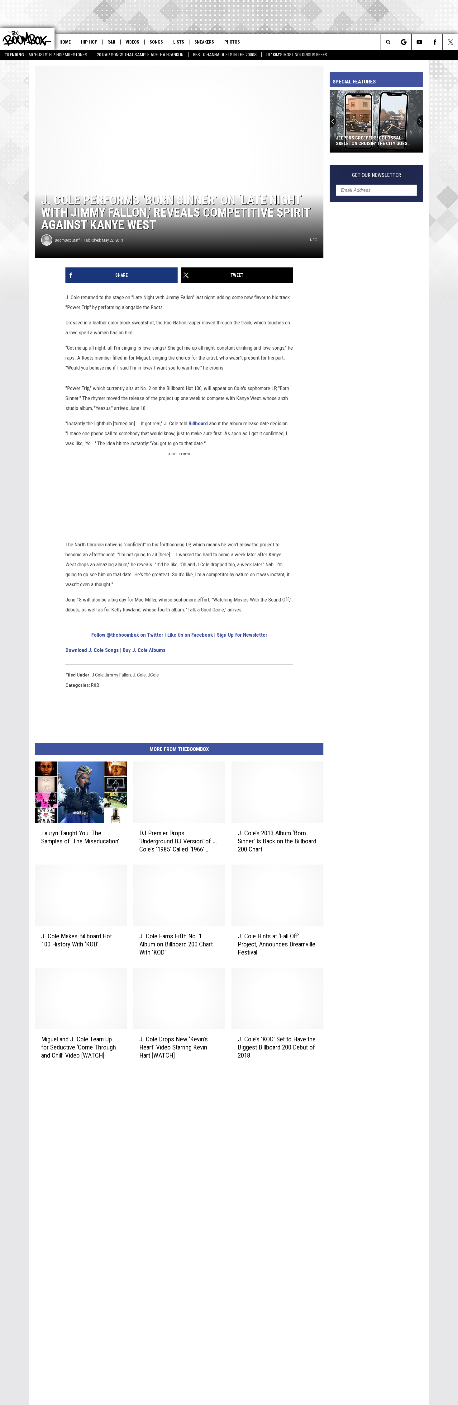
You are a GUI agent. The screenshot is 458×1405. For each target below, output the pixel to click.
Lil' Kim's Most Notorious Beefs (296, 54)
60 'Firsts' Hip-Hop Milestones (58, 54)
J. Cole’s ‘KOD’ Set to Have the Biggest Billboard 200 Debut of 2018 (277, 1047)
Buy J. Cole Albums (144, 650)
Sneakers (204, 42)
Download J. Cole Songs (92, 650)
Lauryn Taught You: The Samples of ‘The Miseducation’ (80, 837)
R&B (111, 42)
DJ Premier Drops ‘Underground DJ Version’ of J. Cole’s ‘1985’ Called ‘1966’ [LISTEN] (178, 841)
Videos (132, 42)
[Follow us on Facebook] (434, 42)
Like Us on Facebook (190, 635)
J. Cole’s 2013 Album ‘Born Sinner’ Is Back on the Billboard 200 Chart (277, 841)
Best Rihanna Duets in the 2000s (225, 54)
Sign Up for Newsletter (242, 635)
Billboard (198, 423)
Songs (156, 42)
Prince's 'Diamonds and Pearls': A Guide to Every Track (374, 140)
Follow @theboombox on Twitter (127, 635)
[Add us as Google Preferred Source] (403, 42)
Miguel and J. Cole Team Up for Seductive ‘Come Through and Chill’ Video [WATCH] (78, 1047)
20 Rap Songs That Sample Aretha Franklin (140, 54)
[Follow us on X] (450, 42)
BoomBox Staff (67, 240)
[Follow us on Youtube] (419, 42)
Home (65, 42)
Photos (232, 42)
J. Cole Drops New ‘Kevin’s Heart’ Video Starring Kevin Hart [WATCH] (173, 1047)
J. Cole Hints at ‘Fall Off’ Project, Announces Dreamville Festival (276, 944)
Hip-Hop (89, 42)
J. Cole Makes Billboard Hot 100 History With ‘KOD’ (76, 940)
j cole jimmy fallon (111, 674)
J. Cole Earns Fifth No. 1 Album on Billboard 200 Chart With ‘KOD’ (176, 944)
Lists (178, 42)
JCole (153, 674)
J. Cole (139, 674)
